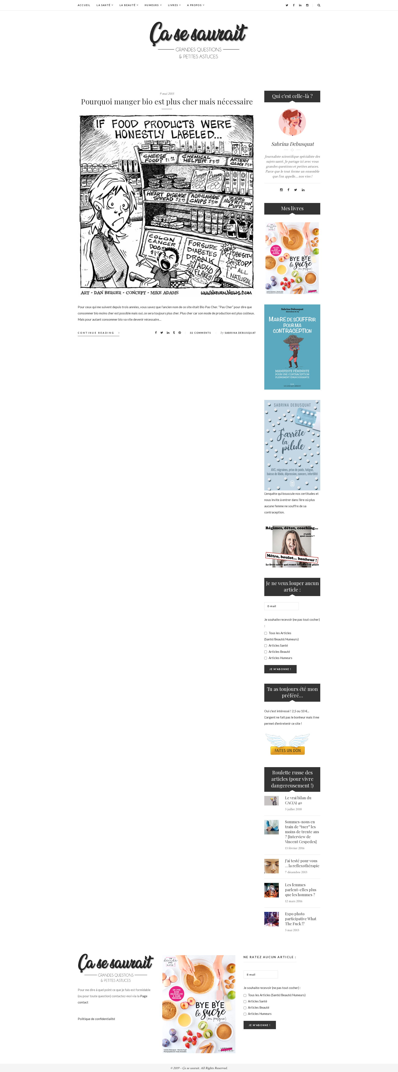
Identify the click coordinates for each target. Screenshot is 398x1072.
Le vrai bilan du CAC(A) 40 (298, 800)
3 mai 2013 (292, 930)
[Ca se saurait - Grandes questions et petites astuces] (199, 40)
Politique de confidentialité (96, 1019)
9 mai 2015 (167, 94)
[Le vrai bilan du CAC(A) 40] (271, 801)
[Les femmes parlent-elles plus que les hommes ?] (271, 890)
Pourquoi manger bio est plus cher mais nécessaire (167, 101)
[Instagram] (307, 5)
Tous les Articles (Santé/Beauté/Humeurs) (281, 636)
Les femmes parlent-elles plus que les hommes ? (300, 889)
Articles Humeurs (280, 658)
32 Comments (200, 332)
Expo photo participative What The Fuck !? (300, 918)
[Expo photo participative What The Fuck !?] (271, 919)
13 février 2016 (295, 848)
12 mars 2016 (293, 901)
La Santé (103, 5)
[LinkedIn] (300, 5)
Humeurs (152, 5)
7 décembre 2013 (296, 872)
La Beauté (128, 5)
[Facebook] (293, 5)
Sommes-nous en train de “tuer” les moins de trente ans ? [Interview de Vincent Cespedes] (302, 831)
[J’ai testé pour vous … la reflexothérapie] (271, 866)
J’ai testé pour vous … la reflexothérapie (302, 863)
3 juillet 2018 (293, 809)
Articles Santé (278, 645)
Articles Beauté (279, 651)
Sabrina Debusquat (240, 332)
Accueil (84, 5)
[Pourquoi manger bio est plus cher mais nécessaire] (167, 205)
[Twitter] (287, 5)
